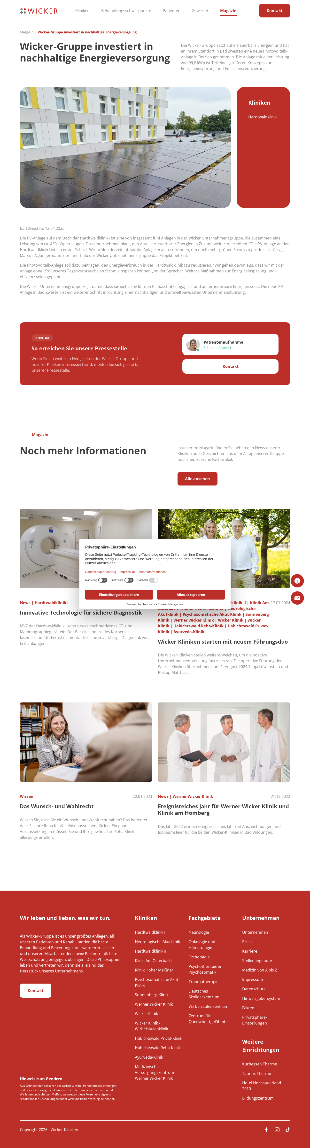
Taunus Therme (256, 1073)
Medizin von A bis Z (259, 970)
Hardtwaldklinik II (150, 951)
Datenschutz (253, 989)
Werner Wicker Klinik (154, 1004)
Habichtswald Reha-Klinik (158, 1047)
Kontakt (275, 10)
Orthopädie (199, 957)
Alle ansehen (197, 478)
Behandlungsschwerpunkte (126, 10)
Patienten (171, 10)
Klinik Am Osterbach (153, 960)
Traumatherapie (203, 981)
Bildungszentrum (258, 1098)
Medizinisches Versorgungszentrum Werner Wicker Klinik (154, 1072)
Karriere (249, 951)
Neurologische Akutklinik (157, 941)
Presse (248, 941)
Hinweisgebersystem (261, 998)
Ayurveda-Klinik (149, 1057)
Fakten (248, 1007)
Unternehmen (255, 932)
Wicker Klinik (146, 1013)
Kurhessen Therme (259, 1064)
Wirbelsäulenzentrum (208, 1006)
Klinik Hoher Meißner (154, 970)
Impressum (252, 979)
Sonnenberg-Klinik (151, 994)
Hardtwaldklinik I (263, 117)
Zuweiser (200, 10)
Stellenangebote (257, 960)
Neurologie (199, 932)
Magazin (228, 10)
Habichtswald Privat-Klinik (158, 1038)
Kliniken (82, 10)
